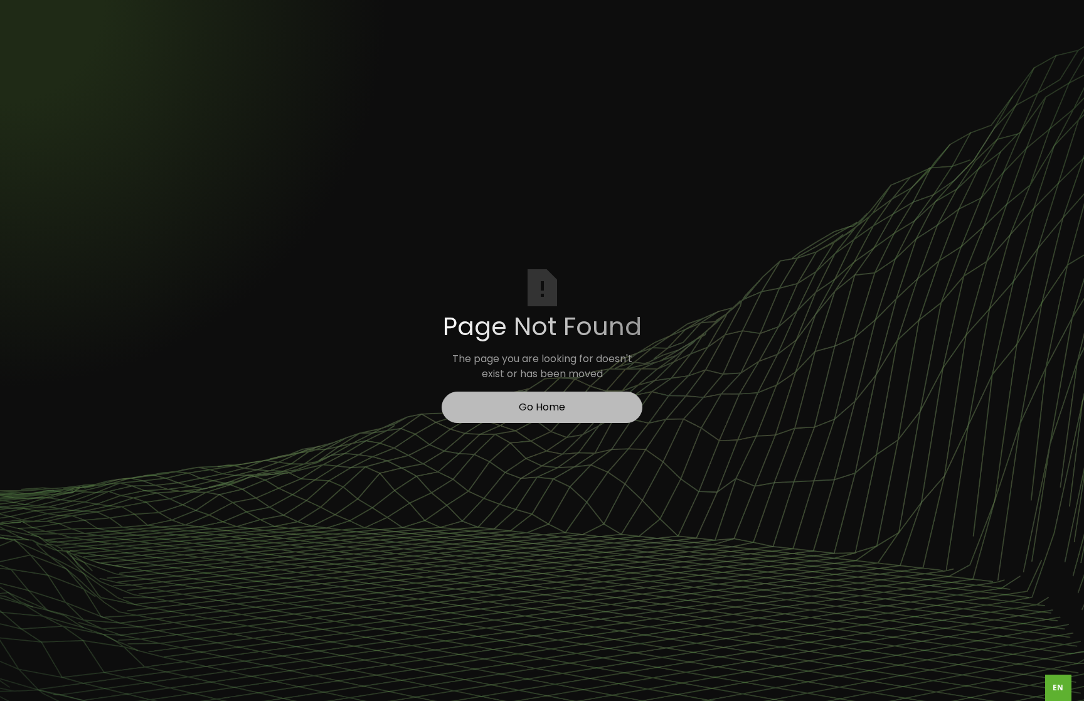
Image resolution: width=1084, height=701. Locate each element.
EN (1058, 687)
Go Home (542, 407)
